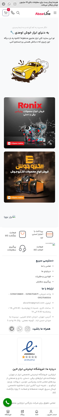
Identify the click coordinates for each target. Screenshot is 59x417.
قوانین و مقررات (43, 276)
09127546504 (44, 298)
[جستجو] (18, 13)
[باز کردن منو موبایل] (55, 13)
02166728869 (16, 294)
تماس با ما (46, 266)
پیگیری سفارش (43, 282)
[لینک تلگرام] (3, 4)
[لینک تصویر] (29, 123)
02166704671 (32, 294)
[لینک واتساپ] (9, 4)
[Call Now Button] (7, 402)
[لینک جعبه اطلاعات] (16, 248)
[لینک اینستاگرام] (14, 4)
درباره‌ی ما (46, 271)
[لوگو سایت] (42, 13)
